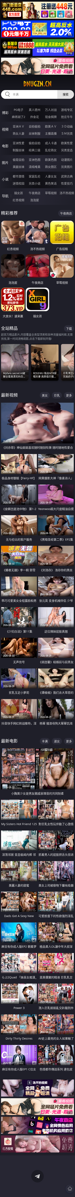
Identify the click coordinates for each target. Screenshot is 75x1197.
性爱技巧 (67, 183)
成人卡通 (51, 143)
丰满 (45, 741)
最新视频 (9, 395)
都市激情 (18, 176)
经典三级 (34, 150)
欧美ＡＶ (51, 126)
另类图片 (67, 167)
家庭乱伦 (34, 176)
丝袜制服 (34, 133)
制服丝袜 (18, 150)
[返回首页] (70, 1189)
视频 (5, 129)
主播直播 (51, 133)
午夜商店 (34, 193)
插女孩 (18, 193)
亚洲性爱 (18, 143)
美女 (45, 395)
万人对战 (51, 110)
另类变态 (67, 150)
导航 (5, 196)
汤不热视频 (67, 193)
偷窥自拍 (18, 160)
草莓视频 (51, 193)
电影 (5, 146)
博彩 (5, 112)
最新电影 (9, 741)
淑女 (57, 741)
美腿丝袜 (18, 167)
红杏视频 (18, 200)
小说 (5, 179)
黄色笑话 (51, 183)
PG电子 (18, 110)
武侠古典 (67, 176)
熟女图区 (51, 167)
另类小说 (34, 183)
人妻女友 (51, 176)
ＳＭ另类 (67, 133)
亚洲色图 (34, 160)
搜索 (66, 94)
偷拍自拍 (34, 143)
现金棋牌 (51, 117)
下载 (69, 329)
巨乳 (57, 395)
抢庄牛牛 (67, 117)
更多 (69, 395)
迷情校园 (18, 183)
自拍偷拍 (34, 126)
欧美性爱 (67, 143)
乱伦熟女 (51, 150)
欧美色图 (51, 160)
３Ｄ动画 (67, 126)
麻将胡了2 (18, 117)
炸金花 (34, 117)
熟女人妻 (18, 133)
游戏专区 (67, 110)
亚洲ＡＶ (18, 126)
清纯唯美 (34, 167)
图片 (5, 162)
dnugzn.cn (37, 84)
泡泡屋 (34, 200)
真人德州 (34, 110)
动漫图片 (67, 160)
